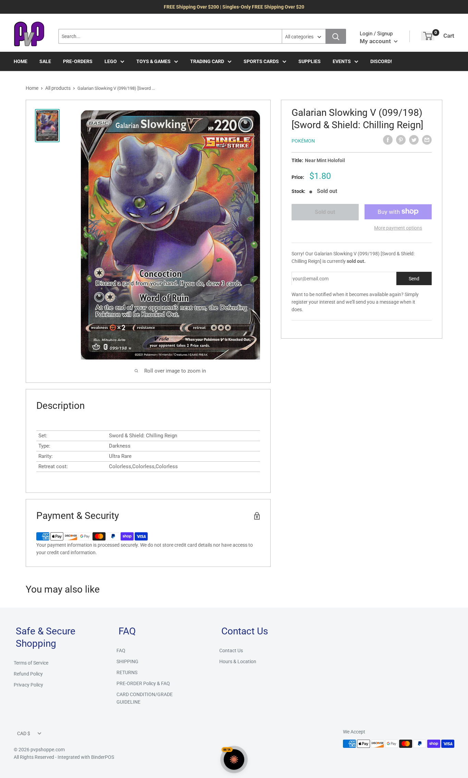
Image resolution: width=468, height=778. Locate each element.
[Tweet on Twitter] (414, 140)
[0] (427, 36)
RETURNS (126, 672)
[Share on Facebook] (388, 140)
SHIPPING (127, 661)
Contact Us (231, 650)
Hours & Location (237, 661)
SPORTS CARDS (261, 61)
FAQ (120, 650)
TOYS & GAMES (153, 61)
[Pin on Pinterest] (401, 140)
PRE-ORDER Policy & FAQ (143, 683)
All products (58, 88)
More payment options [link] (398, 227)
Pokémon (303, 141)
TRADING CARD (207, 61)
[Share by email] (427, 140)
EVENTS (342, 61)
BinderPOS (102, 757)
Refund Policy (28, 674)
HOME (20, 61)
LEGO (110, 61)
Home (32, 88)
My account (376, 41)
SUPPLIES (309, 61)
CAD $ (23, 733)
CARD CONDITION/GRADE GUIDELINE (144, 698)
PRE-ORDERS (78, 61)
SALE (45, 61)
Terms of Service (31, 663)
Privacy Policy (28, 685)
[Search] (335, 36)
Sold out (325, 212)
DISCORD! (381, 61)
